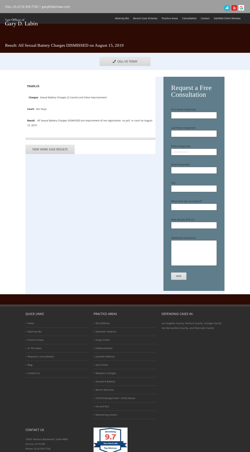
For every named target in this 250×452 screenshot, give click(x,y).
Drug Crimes (103, 339)
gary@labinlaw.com (56, 7)
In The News (35, 348)
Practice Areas (36, 339)
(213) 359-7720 (28, 7)
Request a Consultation (41, 356)
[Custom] (241, 8)
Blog (30, 364)
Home (31, 323)
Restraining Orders (106, 414)
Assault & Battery (105, 381)
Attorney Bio (34, 331)
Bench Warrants (105, 389)
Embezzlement (104, 348)
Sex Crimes (102, 364)
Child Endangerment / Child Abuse (115, 398)
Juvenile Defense (105, 356)
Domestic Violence (106, 331)
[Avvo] (227, 8)
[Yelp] (234, 8)
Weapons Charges (106, 373)
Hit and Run (102, 406)
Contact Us (34, 373)
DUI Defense (103, 323)
